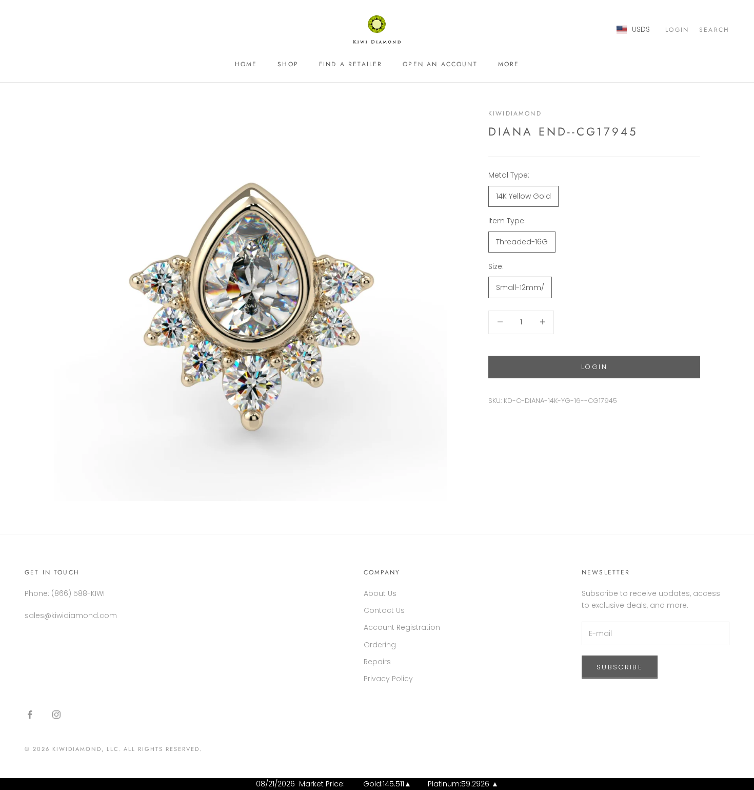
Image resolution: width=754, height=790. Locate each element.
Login (594, 366)
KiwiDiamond (515, 113)
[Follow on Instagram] (56, 714)
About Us (380, 593)
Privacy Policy (388, 678)
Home (246, 64)
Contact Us (384, 610)
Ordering (380, 645)
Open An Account (440, 64)
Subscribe (620, 667)
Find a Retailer (350, 64)
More (509, 64)
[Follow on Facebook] (30, 714)
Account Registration (402, 627)
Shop (288, 64)
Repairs (377, 662)
